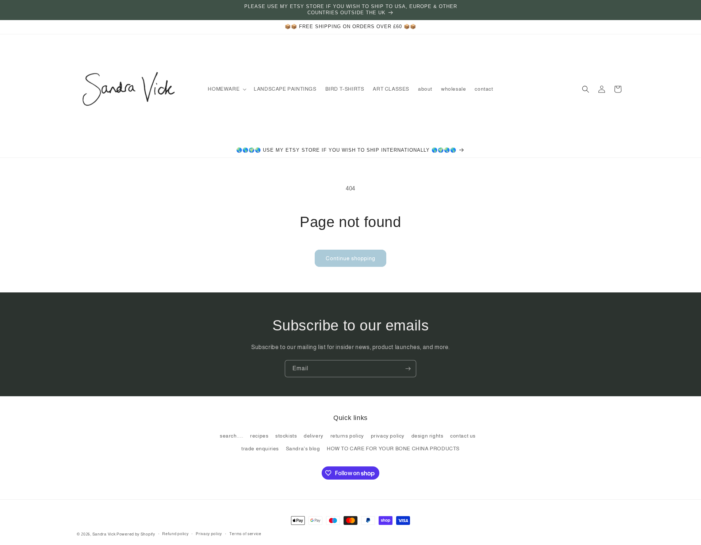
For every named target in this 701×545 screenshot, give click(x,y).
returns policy (347, 436)
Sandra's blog (303, 448)
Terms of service (245, 533)
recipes (259, 436)
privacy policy (388, 436)
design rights (427, 436)
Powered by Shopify (135, 534)
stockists (286, 436)
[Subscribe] (408, 368)
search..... (232, 436)
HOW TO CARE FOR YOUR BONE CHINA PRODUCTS (393, 448)
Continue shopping (350, 258)
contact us (463, 436)
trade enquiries (260, 448)
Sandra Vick (104, 534)
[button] (226, 88)
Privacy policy (209, 533)
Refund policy (175, 533)
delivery (313, 436)
